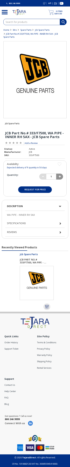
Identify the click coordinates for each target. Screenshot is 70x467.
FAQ (6, 397)
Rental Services (44, 367)
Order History (11, 342)
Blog (6, 404)
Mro (15, 30)
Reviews (12, 232)
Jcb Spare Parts (42, 30)
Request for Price (35, 189)
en (55, 3)
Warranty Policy (44, 355)
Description (15, 206)
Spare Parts (25, 30)
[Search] (3, 12)
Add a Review (31, 143)
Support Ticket (11, 348)
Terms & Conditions (46, 342)
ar (49, 3)
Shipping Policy (44, 361)
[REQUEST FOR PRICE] (46, 306)
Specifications (16, 223)
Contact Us (9, 385)
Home (6, 30)
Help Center (10, 391)
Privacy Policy (43, 348)
